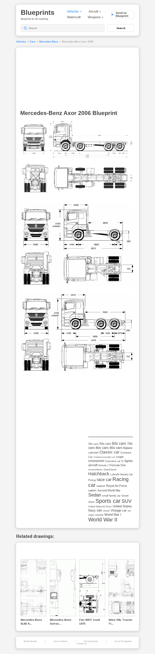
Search (121, 28)
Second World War (108, 490)
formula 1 (103, 465)
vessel (106, 510)
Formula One (117, 465)
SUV (127, 501)
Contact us (82, 643)
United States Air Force (100, 506)
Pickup (92, 480)
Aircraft (93, 11)
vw (129, 510)
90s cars (115, 448)
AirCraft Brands (91, 641)
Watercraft (74, 17)
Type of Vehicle (60, 641)
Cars (32, 41)
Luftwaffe (114, 474)
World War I (112, 514)
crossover (96, 461)
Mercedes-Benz (48, 41)
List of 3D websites (123, 641)
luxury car (126, 474)
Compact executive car (104, 457)
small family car (111, 495)
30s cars (93, 443)
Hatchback (98, 473)
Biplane (127, 447)
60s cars (119, 443)
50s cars (105, 443)
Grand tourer (110, 469)
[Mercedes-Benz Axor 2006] (77, 159)
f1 (122, 461)
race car (104, 479)
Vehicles (73, 11)
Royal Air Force (116, 485)
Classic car (109, 452)
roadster (100, 486)
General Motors (95, 469)
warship (99, 515)
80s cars (102, 448)
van (99, 510)
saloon (92, 490)
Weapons (94, 17)
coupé (119, 456)
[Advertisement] (77, 79)
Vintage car (119, 510)
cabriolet (93, 452)
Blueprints (37, 12)
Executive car (112, 461)
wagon (91, 515)
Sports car (108, 501)
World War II (102, 520)
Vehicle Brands (30, 641)
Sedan (94, 494)
